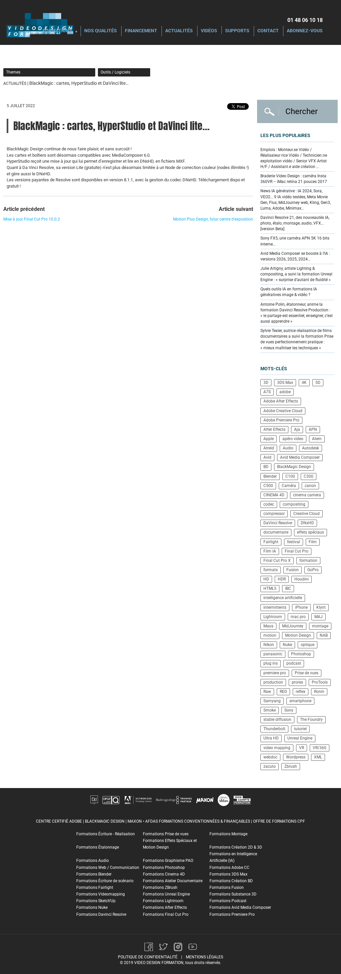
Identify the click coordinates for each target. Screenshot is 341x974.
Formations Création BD (231, 881)
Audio (288, 448)
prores (297, 682)
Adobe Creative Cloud (282, 410)
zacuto (269, 766)
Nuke (287, 644)
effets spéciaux (310, 532)
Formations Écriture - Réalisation (105, 834)
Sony (288, 710)
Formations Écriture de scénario (105, 881)
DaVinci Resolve (277, 523)
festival (293, 542)
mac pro (298, 616)
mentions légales (204, 957)
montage (320, 626)
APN (313, 429)
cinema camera (307, 495)
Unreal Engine (299, 738)
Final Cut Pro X (277, 560)
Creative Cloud (306, 513)
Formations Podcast (227, 900)
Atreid (268, 448)
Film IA (269, 551)
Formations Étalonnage (97, 847)
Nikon (268, 644)
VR (301, 747)
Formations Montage (228, 834)
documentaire (275, 532)
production (273, 682)
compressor (274, 513)
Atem (317, 438)
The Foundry (311, 719)
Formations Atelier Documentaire (172, 881)
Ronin (319, 691)
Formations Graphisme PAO (168, 860)
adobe (285, 392)
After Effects (274, 429)
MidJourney (292, 626)
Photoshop (301, 654)
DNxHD (307, 523)
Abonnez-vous (305, 31)
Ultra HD (271, 738)
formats (270, 570)
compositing (294, 504)
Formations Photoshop (164, 867)
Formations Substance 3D (232, 894)
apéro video (292, 438)
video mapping (276, 747)
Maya (268, 626)
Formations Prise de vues (165, 834)
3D (265, 382)
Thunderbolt (274, 729)
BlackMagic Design (294, 466)
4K (304, 382)
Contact (268, 31)
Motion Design (298, 635)
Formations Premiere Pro (232, 914)
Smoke (269, 710)
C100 (290, 476)
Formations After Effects (165, 907)
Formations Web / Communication (107, 867)
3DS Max (285, 382)
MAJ (318, 616)
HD (266, 579)
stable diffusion (277, 719)
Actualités (179, 31)
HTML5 (269, 588)
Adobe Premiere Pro (281, 420)
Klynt (321, 607)
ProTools (320, 682)
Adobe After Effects (280, 401)
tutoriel (300, 729)
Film (313, 542)
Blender (270, 476)
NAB (324, 635)
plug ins (270, 663)
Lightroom (272, 616)
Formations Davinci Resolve (101, 914)
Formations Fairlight (94, 887)
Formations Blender (94, 874)
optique (307, 644)
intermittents (274, 607)
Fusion (292, 570)
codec (268, 504)
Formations (57, 31)
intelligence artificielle (282, 597)
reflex (300, 691)
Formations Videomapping (100, 894)
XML (318, 757)
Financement (141, 31)
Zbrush (290, 766)
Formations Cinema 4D (164, 874)
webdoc (270, 757)
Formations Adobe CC (229, 867)
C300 (308, 476)
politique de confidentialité (147, 957)
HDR (282, 579)
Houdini (301, 579)
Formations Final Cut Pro (165, 914)
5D (317, 382)
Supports (237, 31)
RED (283, 691)
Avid (267, 457)
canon (310, 485)
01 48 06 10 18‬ (305, 20)
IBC (288, 588)
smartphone (300, 701)
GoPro (313, 570)
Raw (267, 691)
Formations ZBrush (160, 887)
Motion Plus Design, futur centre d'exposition (213, 219)
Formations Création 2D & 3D (235, 847)
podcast (293, 663)
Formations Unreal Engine (166, 894)
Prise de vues (306, 673)
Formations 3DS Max (228, 874)
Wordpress (295, 757)
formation (308, 560)
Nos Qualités (100, 31)
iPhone (301, 607)
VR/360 (319, 747)
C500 (268, 485)
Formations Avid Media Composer (240, 907)
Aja (297, 429)
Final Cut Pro (296, 551)
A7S (267, 392)
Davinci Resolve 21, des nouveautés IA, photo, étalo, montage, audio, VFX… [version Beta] (294, 223)
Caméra (289, 485)
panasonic (272, 654)
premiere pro (274, 673)
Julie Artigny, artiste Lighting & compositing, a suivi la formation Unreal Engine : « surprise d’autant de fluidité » (296, 274)
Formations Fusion (226, 887)
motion (269, 635)
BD (265, 466)
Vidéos (209, 31)
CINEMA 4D (273, 495)
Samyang (272, 701)
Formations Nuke (92, 907)
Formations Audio (92, 860)
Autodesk (310, 448)
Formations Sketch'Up (96, 900)
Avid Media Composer (300, 457)
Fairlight (270, 542)
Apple (268, 438)
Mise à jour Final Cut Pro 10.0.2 (31, 219)
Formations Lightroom (163, 900)
